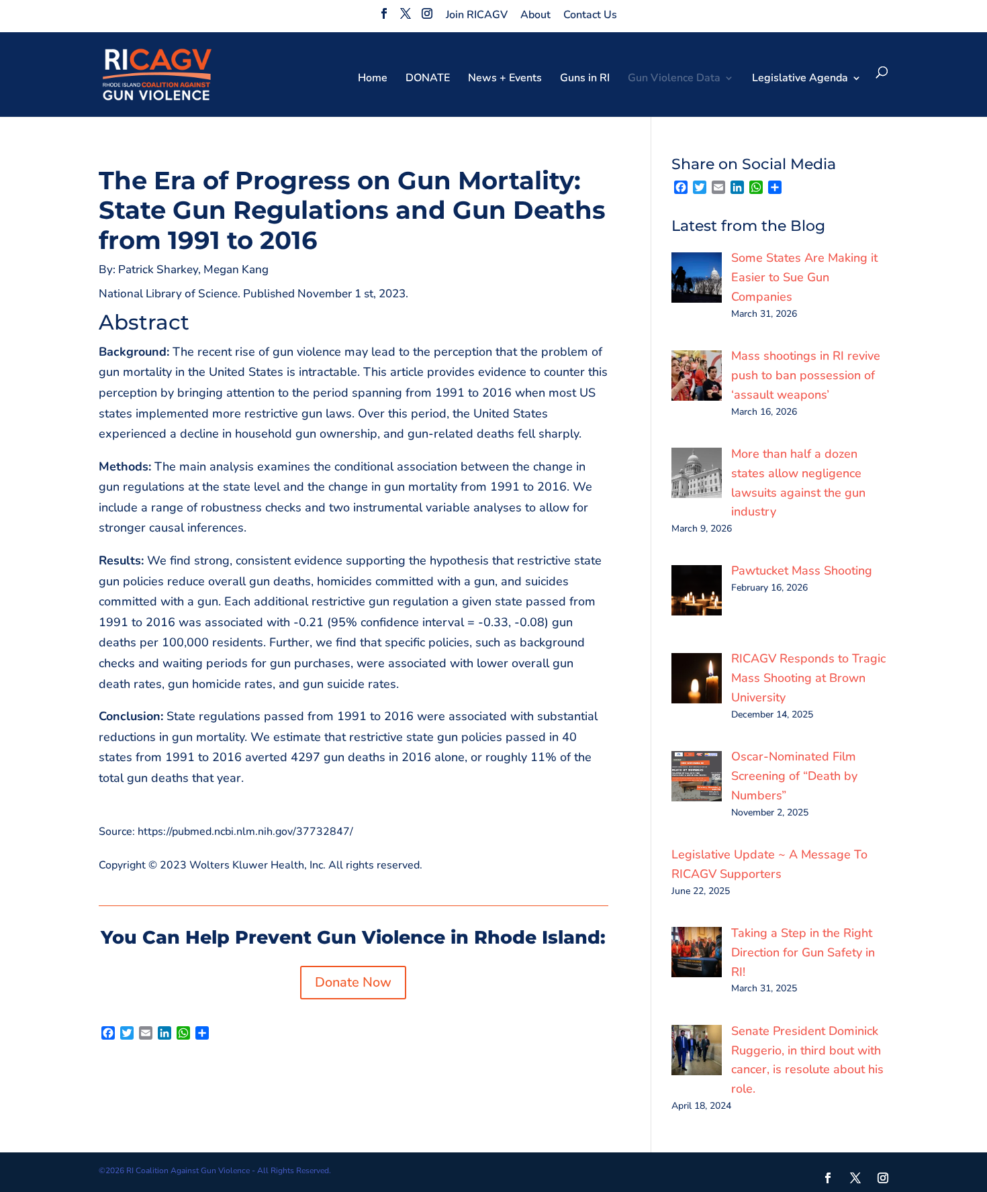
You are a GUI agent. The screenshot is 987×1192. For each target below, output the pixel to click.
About (535, 14)
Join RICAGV (477, 14)
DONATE (428, 79)
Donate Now (353, 982)
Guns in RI (585, 79)
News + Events (505, 79)
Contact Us (590, 14)
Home (372, 79)
